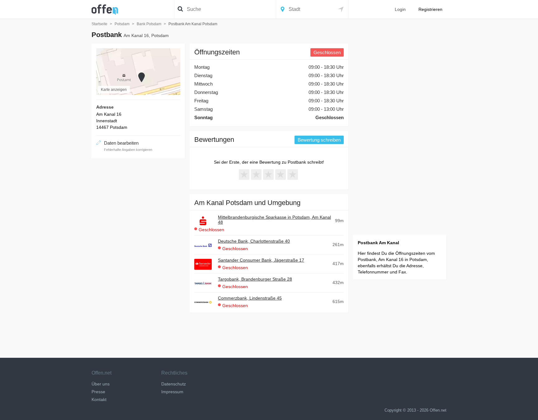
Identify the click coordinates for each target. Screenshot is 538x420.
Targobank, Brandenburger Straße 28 (255, 279)
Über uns (101, 383)
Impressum (172, 391)
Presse (98, 391)
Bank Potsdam (149, 24)
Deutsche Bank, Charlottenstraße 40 (254, 241)
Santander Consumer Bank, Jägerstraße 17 (261, 260)
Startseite (99, 24)
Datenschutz (173, 383)
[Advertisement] (138, 256)
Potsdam (122, 24)
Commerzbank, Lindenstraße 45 (250, 298)
